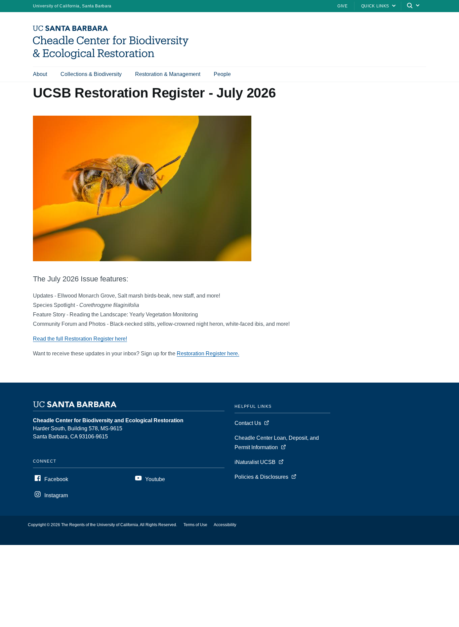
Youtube (155, 479)
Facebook (56, 479)
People (222, 74)
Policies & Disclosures (261, 477)
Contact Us (248, 423)
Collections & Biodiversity (91, 74)
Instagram (56, 495)
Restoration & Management (167, 74)
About (40, 74)
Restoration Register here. (208, 353)
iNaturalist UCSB (255, 462)
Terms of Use (195, 524)
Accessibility (225, 524)
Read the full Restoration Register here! (80, 339)
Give (342, 6)
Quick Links (375, 6)
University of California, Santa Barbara (72, 6)
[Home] (113, 57)
